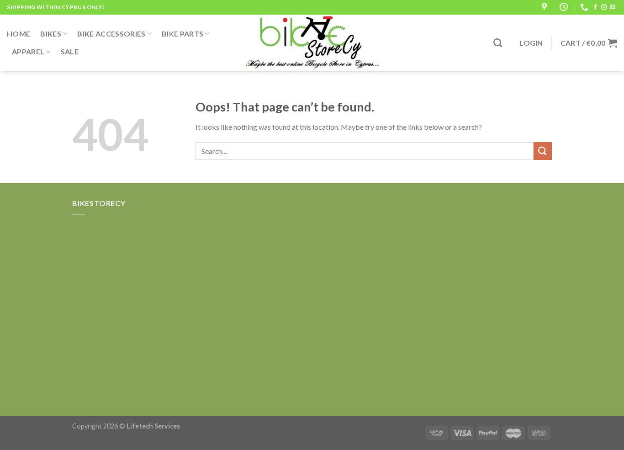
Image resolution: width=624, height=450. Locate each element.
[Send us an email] (612, 7)
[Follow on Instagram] (604, 7)
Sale (70, 51)
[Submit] (543, 151)
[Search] (497, 43)
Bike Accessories (111, 33)
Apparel (28, 51)
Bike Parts (182, 33)
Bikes (50, 33)
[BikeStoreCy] (312, 43)
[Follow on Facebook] (595, 7)
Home (18, 33)
